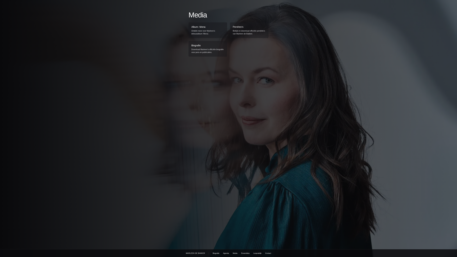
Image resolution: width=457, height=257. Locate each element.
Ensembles (245, 253)
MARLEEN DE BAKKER (195, 253)
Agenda (226, 253)
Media (235, 253)
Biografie (216, 253)
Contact (268, 253)
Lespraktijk (257, 253)
